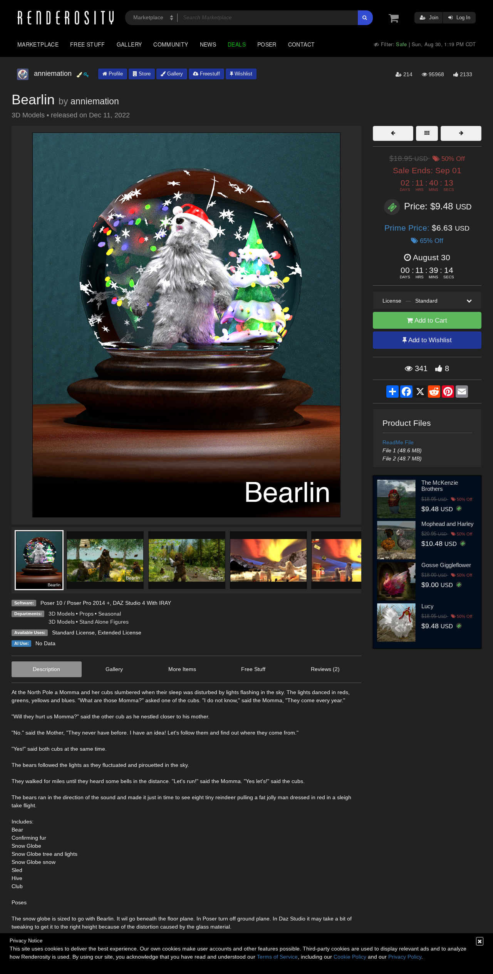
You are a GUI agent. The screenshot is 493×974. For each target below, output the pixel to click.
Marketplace (38, 44)
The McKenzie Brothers (439, 485)
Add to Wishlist (429, 340)
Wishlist (242, 74)
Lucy (427, 606)
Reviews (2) (325, 669)
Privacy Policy (404, 957)
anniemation (94, 101)
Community (170, 44)
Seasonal (109, 614)
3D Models (62, 614)
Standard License (73, 632)
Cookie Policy (350, 957)
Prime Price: (408, 227)
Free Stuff (87, 44)
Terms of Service (277, 957)
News (208, 44)
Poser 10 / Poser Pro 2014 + (75, 603)
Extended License (119, 632)
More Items (182, 669)
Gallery (129, 44)
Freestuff (209, 74)
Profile (115, 74)
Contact (301, 44)
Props (86, 614)
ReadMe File (398, 442)
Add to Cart (430, 320)
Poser (267, 44)
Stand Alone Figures (104, 622)
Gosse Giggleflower (446, 565)
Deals (237, 44)
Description (46, 669)
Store (144, 74)
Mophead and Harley (447, 523)
